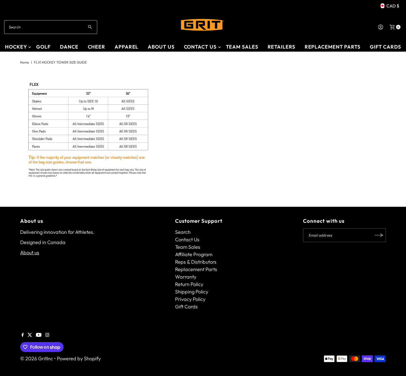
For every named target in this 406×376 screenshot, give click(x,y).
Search (183, 232)
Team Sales (187, 247)
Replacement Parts (196, 269)
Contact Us (187, 239)
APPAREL (126, 47)
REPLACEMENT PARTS (332, 47)
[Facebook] (23, 335)
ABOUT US (161, 47)
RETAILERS (281, 47)
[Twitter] (30, 335)
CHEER (97, 47)
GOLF (43, 47)
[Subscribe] (379, 235)
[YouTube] (38, 335)
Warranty (185, 277)
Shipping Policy (191, 291)
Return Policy (189, 284)
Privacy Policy (190, 299)
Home (24, 62)
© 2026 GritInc (36, 358)
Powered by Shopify (79, 358)
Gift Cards (385, 47)
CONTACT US (200, 47)
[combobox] (50, 27)
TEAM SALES (242, 47)
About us (29, 252)
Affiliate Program (193, 254)
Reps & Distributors (196, 262)
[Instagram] (47, 335)
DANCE (69, 47)
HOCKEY (16, 47)
